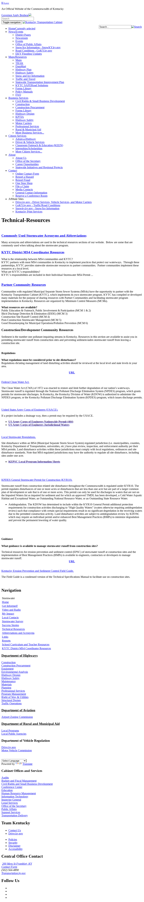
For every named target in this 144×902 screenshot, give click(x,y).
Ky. (5, 2)
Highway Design (10, 675)
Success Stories (10, 625)
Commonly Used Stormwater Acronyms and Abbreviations (43, 235)
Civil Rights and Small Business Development (27, 783)
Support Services (10, 812)
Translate (27, 763)
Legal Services (9, 802)
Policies (12, 839)
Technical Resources (13, 629)
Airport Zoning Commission (17, 716)
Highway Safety (10, 678)
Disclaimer (14, 845)
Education (7, 790)
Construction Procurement (15, 665)
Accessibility (15, 848)
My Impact (8, 613)
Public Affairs (9, 809)
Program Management (13, 693)
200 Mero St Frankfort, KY (17, 863)
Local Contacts (10, 617)
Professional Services (13, 690)
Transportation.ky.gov (13, 873)
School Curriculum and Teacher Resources (25, 644)
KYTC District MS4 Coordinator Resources (32, 252)
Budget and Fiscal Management (19, 780)
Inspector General (11, 799)
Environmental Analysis (14, 671)
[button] (136, 26)
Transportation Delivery (14, 815)
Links (5, 636)
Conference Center (11, 787)
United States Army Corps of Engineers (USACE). (29, 409)
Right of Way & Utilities (14, 697)
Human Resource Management (18, 793)
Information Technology (14, 796)
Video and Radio (11, 609)
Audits (5, 777)
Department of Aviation (18, 710)
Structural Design (11, 700)
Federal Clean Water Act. (15, 382)
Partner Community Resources (23, 285)
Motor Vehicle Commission (16, 750)
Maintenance (8, 681)
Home (5, 602)
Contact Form (9, 866)
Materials (6, 684)
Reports (6, 640)
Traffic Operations (11, 703)
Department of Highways (19, 655)
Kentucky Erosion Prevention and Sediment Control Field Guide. (37, 570)
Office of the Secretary (14, 806)
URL (72, 372)
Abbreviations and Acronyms (18, 632)
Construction (8, 662)
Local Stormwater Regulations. (18, 437)
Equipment (7, 668)
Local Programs (10, 730)
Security (13, 842)
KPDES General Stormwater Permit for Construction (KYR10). (36, 479)
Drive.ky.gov (8, 747)
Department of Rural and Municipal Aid (30, 724)
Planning (6, 687)
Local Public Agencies (13, 733)
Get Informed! (10, 605)
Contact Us (14, 830)
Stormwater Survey (12, 621)
